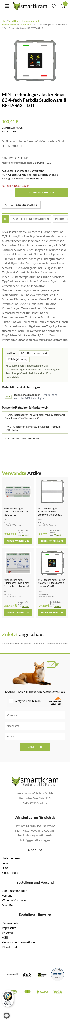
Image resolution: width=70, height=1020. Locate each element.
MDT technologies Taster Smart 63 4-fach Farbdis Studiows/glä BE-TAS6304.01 (51, 584)
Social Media (10, 872)
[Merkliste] (53, 6)
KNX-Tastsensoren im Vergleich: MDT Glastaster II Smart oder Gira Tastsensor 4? (35, 416)
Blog (5, 867)
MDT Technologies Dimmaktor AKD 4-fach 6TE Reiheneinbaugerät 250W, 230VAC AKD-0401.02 (16, 586)
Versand (11, 131)
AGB (5, 937)
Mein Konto (9, 905)
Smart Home (14, 20)
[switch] (7, 1003)
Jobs (5, 863)
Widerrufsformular (14, 900)
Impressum (9, 928)
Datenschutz (10, 923)
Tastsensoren (25, 24)
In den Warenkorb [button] (17, 541)
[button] (6, 1015)
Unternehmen (11, 858)
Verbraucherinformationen (19, 942)
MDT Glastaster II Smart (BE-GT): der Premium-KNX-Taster (33, 428)
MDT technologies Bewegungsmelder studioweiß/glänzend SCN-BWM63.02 (49, 513)
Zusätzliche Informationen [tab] (31, 218)
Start (4, 20)
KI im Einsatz (10, 947)
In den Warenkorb (41, 192)
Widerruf (8, 932)
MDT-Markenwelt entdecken (22, 438)
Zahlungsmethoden (14, 890)
